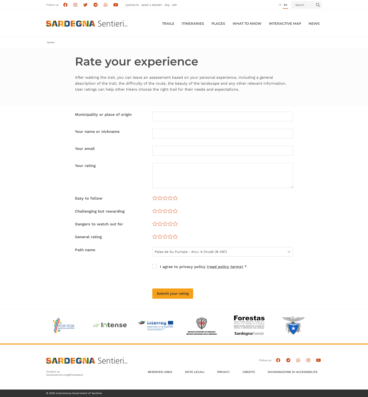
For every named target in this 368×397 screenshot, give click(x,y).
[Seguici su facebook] (65, 5)
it (280, 4)
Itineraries (193, 24)
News (314, 24)
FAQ (167, 5)
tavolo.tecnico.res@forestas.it (64, 374)
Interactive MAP (285, 24)
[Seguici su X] (85, 5)
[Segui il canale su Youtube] (115, 5)
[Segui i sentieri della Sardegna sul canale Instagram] (75, 5)
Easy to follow (88, 198)
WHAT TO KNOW (247, 24)
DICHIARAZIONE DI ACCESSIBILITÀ (293, 372)
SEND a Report (151, 5)
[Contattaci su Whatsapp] (105, 5)
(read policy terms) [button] (225, 266)
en (285, 4)
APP (174, 5)
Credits (249, 372)
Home (50, 42)
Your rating (85, 165)
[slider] (165, 198)
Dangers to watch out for (99, 224)
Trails (168, 24)
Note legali (194, 372)
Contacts (132, 5)
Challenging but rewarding (100, 211)
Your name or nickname (97, 131)
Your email (85, 148)
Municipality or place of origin (103, 114)
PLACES (218, 24)
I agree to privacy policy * (203, 266)
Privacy (223, 372)
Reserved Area (160, 372)
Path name (85, 250)
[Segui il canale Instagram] (308, 360)
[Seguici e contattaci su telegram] (95, 5)
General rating (88, 237)
